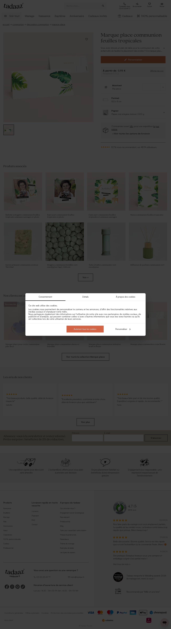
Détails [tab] (85, 297)
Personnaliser (121, 329)
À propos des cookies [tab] (125, 297)
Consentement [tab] (45, 297)
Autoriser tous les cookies (85, 329)
